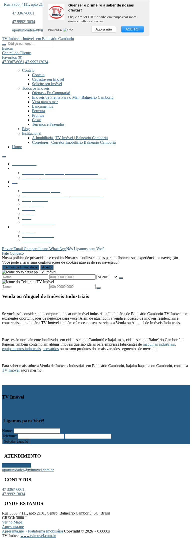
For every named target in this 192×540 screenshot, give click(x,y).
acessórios (51, 349)
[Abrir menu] (4, 155)
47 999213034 (23, 21)
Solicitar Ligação (16, 441)
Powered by (55, 29)
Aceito (47, 267)
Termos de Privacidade (20, 267)
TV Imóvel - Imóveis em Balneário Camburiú (38, 38)
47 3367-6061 (23, 13)
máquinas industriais (159, 344)
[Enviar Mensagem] (98, 288)
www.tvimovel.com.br (38, 536)
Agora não (104, 29)
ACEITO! (133, 29)
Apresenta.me (13, 527)
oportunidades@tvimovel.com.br (38, 30)
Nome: (7, 431)
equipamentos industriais (21, 349)
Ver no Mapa (12, 522)
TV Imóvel (11, 370)
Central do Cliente (16, 465)
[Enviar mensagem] (121, 278)
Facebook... (11, 411)
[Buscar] (4, 44)
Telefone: (9, 436)
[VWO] (68, 29)
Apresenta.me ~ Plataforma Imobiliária (32, 531)
